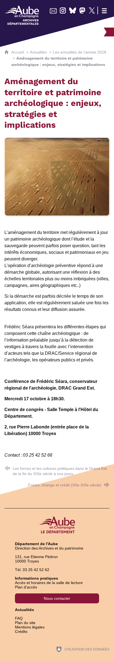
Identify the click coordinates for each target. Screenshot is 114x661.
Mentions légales (30, 627)
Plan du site (25, 622)
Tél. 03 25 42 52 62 (32, 569)
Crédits (21, 631)
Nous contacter (57, 598)
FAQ (19, 618)
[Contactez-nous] (53, 10)
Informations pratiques (36, 578)
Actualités (38, 52)
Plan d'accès (26, 587)
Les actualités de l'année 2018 (79, 52)
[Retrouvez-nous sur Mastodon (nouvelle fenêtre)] (82, 10)
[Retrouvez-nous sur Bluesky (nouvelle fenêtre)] (72, 10)
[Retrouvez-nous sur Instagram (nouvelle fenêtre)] (62, 10)
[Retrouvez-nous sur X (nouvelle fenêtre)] (92, 10)
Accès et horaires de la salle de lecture (49, 582)
